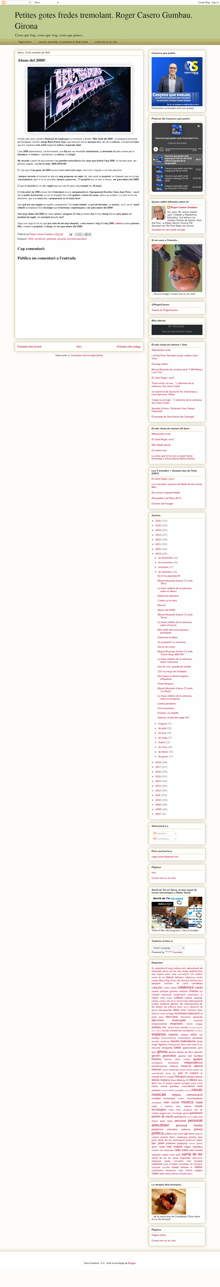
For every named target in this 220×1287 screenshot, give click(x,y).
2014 (158, 781)
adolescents (180, 968)
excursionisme (168, 1038)
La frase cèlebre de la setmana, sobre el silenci (175, 590)
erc (164, 1027)
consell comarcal (161, 994)
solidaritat (157, 1164)
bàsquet (156, 983)
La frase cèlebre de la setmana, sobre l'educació (175, 660)
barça (169, 977)
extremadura (184, 1038)
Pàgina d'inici (24, 42)
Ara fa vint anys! (166, 646)
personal (61, 239)
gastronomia (189, 1047)
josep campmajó (170, 1070)
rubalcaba (168, 1150)
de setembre (165, 572)
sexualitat (178, 1161)
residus (155, 1150)
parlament (196, 1113)
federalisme (188, 1041)
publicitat (170, 1143)
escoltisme (40, 239)
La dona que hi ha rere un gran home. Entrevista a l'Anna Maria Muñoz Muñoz (173, 457)
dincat (186, 1007)
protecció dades (194, 1140)
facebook (197, 1038)
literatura (180, 1076)
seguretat (185, 1158)
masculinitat (188, 1086)
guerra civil (185, 1055)
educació (194, 1013)
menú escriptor (176, 1090)
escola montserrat (172, 1030)
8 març (169, 968)
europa (155, 1038)
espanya (159, 1034)
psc (154, 1143)
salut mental (195, 1150)
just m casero (188, 1073)
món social (171, 1102)
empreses (176, 1023)
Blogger (131, 1263)
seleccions (197, 1158)
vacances (171, 1170)
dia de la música (175, 1001)
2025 (158, 525)
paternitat (51, 239)
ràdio (177, 1150)
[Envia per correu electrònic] (76, 234)
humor (168, 1059)
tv (191, 1167)
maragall (185, 1083)
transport (198, 1164)
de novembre (165, 562)
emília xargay (194, 1024)
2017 (158, 767)
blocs (162, 980)
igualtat (197, 1059)
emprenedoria (159, 1023)
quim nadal (158, 1146)
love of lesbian (165, 1083)
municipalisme (194, 1098)
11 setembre (158, 968)
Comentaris (162, 838)
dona (176, 1010)
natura (187, 1106)
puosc (199, 1143)
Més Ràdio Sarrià (161, 444)
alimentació (193, 968)
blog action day (172, 980)
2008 (158, 809)
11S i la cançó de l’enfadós (172, 671)
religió (187, 1146)
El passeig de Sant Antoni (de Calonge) (173, 416)
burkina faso (196, 980)
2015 (158, 776)
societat (198, 1161)
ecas (162, 1013)
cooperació (179, 994)
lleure (173, 1080)
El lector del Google (162, 503)
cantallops (196, 983)
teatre (174, 1164)
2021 (158, 544)
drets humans (188, 1010)
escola (184, 1027)
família (175, 1041)
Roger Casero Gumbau (184, 207)
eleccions (172, 1016)
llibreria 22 (183, 1080)
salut (185, 1150)
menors (164, 1090)
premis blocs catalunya (174, 1137)
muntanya (156, 1102)
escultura (198, 1031)
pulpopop (182, 1143)
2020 (158, 549)
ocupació (187, 1110)
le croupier (169, 1077)
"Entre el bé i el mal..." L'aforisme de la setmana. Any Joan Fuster (173, 385)
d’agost (162, 723)
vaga (180, 1170)
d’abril (162, 742)
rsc (161, 1150)
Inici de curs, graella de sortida (174, 666)
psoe (161, 1143)
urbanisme (157, 1170)
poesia (198, 1129)
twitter (198, 1167)
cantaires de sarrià (176, 983)
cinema (193, 991)
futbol (177, 1047)
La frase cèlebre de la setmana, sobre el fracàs (175, 623)
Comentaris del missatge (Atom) (87, 355)
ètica (189, 1174)
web (162, 1173)
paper (163, 1113)
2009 (158, 804)
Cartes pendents (167, 703)
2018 (158, 762)
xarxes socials (179, 1173)
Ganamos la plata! (168, 637)
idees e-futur (182, 1059)
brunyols (185, 980)
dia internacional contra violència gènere (177, 1002)
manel (176, 1083)
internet (156, 1069)
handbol (198, 1055)
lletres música (161, 1080)
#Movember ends (161, 350)
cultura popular (193, 997)
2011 (158, 795)
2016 (158, 771)
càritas (155, 1001)
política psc (171, 1133)
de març (163, 747)
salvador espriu (160, 1154)
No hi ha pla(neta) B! (169, 575)
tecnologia (184, 1164)
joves (168, 1073)
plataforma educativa (165, 1129)
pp (186, 1133)
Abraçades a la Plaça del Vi (166, 498)
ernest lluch (174, 1027)
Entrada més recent (29, 346)
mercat (188, 1090)
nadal (199, 1102)
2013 (158, 785)
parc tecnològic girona (178, 1113)
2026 (158, 520)
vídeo (155, 1173)
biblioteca (179, 977)
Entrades (161, 833)
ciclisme (183, 991)
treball (175, 1167)
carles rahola (170, 988)
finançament (174, 1044)
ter (191, 1164)
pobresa (185, 1129)
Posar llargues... (166, 683)
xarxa (168, 1173)
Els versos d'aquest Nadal (166, 492)
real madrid (174, 1146)
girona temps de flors (181, 1052)
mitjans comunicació (187, 1094)
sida (189, 1161)
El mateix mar (159, 450)
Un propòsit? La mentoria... (172, 642)
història (156, 1059)
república (197, 1146)
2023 (158, 534)
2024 (158, 530)
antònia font (195, 971)
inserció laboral (191, 1066)
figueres (163, 1044)
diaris (180, 1007)
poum (181, 1134)
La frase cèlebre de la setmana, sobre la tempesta (175, 697)
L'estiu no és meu (167, 600)
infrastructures (159, 1066)
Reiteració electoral (168, 595)
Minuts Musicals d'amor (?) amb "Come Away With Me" (175, 653)
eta (200, 1035)
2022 (158, 539)
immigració (157, 1063)
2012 (158, 790)
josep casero (186, 1070)
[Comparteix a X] (83, 234)
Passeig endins (160, 364)
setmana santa (161, 1161)
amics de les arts (171, 971)
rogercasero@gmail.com (165, 856)
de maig (163, 737)
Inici (79, 346)
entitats (156, 1027)
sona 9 (166, 1164)
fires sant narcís (190, 1044)
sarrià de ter (192, 1154)
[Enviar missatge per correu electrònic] (70, 234)
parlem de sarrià (162, 1116)
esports (173, 1034)
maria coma (196, 1083)
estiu (194, 1034)
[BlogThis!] (80, 234)
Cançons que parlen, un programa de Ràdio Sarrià (63, 42)
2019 (30, 239)
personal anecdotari (77, 239)
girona (162, 1051)
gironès (198, 1052)
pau (196, 1116)
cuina (169, 998)
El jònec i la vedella (168, 712)
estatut (184, 1034)
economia (181, 1013)
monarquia (169, 1098)
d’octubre (163, 567)
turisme (184, 1167)
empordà (198, 1020)
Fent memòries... (167, 708)
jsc (174, 1073)
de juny (162, 732)
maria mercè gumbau (165, 1086)
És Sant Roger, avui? (163, 377)
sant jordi (175, 1154)
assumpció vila (186, 974)
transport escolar (161, 1167)
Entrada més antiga (129, 346)
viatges (198, 1170)
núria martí (175, 1110)
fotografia (167, 1047)
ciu (200, 991)
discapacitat (165, 1010)
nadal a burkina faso (166, 1106)
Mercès (162, 605)
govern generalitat (164, 1055)
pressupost (179, 1140)
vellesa (188, 1170)
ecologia (170, 1013)
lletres (199, 1076)
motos (181, 1098)
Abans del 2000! (166, 610)
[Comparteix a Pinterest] (89, 234)
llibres (193, 1080)
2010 (158, 800)
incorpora (173, 1062)
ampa (185, 971)
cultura (178, 997)
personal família (189, 1125)
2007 (158, 814)
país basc (166, 1120)
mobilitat (156, 1098)
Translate (177, 952)
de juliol (162, 728)
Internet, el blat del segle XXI (173, 717)
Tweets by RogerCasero (165, 310)
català (198, 987)
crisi (162, 997)
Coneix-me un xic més (106, 42)
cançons (157, 987)
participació (180, 1116)
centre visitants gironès (165, 991)
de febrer (163, 751)
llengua (191, 1076)
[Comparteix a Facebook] (86, 234)
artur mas (171, 974)
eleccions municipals (169, 1020)
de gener (163, 756)
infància (174, 1066)
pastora (190, 1117)
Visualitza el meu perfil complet (168, 229)
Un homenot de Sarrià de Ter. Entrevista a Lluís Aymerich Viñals (174, 393)
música (187, 1102)
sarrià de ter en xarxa (165, 1158)
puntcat (192, 1143)
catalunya (186, 987)
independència (193, 1062)
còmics (162, 1001)
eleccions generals (191, 1017)
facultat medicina (160, 1041)
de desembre (165, 557)
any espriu (158, 974)
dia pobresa (170, 1007)
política (157, 1133)
